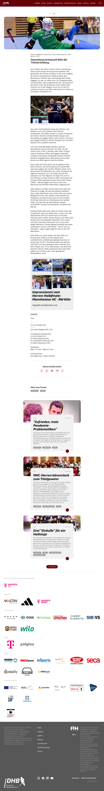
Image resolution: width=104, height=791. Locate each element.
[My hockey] (100, 3)
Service (79, 3)
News (39, 728)
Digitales (86, 3)
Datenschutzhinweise (88, 778)
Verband (37, 3)
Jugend (43, 3)
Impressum (75, 778)
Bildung (49, 3)
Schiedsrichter (58, 3)
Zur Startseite (52, 567)
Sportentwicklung (70, 3)
